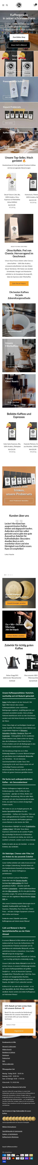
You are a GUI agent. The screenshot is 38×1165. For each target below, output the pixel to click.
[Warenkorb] (35, 5)
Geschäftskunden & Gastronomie (12, 1131)
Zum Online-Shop (19, 37)
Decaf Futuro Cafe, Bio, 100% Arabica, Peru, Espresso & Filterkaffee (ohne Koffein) (12, 198)
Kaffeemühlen (16, 883)
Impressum (5, 1055)
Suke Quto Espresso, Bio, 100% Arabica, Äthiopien (12, 445)
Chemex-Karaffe (21, 880)
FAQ (3, 1061)
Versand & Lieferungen (9, 1046)
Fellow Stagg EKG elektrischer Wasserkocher (12, 676)
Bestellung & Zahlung (8, 1052)
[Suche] (7, 5)
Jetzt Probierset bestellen (19, 500)
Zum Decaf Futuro (19, 283)
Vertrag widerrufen (8, 1064)
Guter (4, 702)
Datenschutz (6, 1058)
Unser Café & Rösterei (19, 45)
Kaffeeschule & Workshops (10, 1137)
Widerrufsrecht (6, 1049)
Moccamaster (13, 891)
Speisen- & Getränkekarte (10, 1134)
